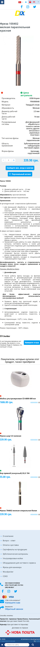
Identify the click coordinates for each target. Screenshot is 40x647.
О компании (8, 536)
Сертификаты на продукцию (15, 549)
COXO (5, 576)
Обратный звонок (14, 609)
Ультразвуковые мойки (13, 558)
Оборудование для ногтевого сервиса (19, 563)
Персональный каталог (21, 174)
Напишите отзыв (32, 342)
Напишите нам (12, 603)
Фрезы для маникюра (12, 567)
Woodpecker (8, 572)
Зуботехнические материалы (15, 554)
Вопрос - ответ (9, 540)
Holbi (38, 641)
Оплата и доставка (11, 545)
